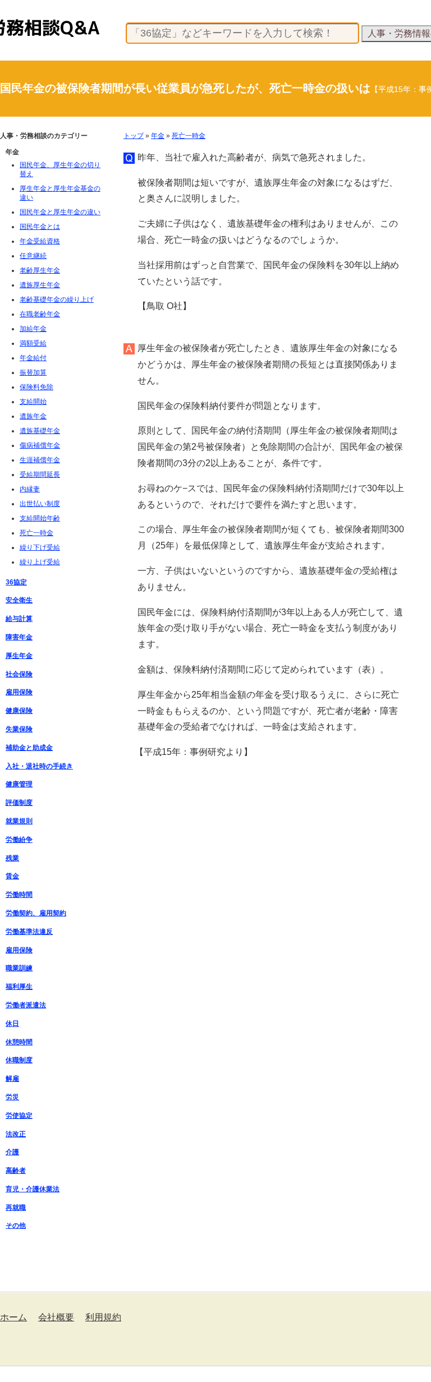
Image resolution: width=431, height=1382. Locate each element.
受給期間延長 (40, 474)
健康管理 (19, 784)
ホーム (13, 1317)
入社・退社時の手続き (39, 766)
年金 (157, 136)
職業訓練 (19, 968)
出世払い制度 (40, 504)
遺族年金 (33, 416)
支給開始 (33, 402)
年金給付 (33, 358)
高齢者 (16, 1170)
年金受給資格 (40, 241)
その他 (16, 1225)
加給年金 (33, 329)
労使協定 (19, 1116)
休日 (12, 1024)
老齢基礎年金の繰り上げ (57, 299)
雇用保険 (19, 692)
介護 (12, 1152)
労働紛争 (19, 840)
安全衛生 (19, 600)
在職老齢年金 (40, 314)
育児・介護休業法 (32, 1189)
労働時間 (19, 895)
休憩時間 (19, 1042)
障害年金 (19, 637)
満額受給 (33, 343)
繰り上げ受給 (40, 562)
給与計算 (19, 619)
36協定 (16, 582)
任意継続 (33, 256)
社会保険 (19, 674)
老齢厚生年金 (40, 270)
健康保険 (19, 711)
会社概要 (56, 1317)
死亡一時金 (188, 136)
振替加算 (33, 372)
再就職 (16, 1207)
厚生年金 (19, 656)
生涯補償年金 (40, 460)
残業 (12, 858)
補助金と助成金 (29, 748)
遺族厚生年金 (40, 285)
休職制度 (19, 1060)
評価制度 (19, 803)
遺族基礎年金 (40, 431)
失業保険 (19, 729)
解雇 (12, 1078)
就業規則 (19, 821)
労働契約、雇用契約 (36, 913)
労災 (12, 1097)
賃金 (12, 876)
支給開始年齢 (40, 518)
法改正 (16, 1134)
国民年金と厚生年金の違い (60, 212)
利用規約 (103, 1317)
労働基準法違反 (29, 932)
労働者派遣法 (26, 1005)
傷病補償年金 (40, 445)
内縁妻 (30, 489)
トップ (133, 136)
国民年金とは (40, 227)
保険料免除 (36, 387)
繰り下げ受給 (40, 547)
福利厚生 (19, 987)
